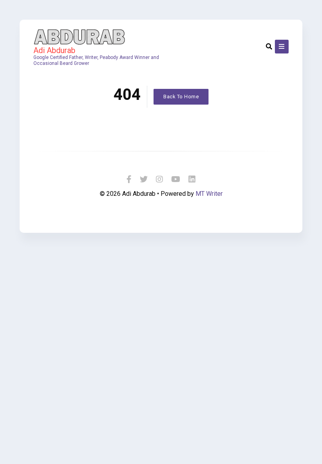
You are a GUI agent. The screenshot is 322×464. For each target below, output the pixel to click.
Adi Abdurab (54, 50)
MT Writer (209, 193)
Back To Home (181, 96)
